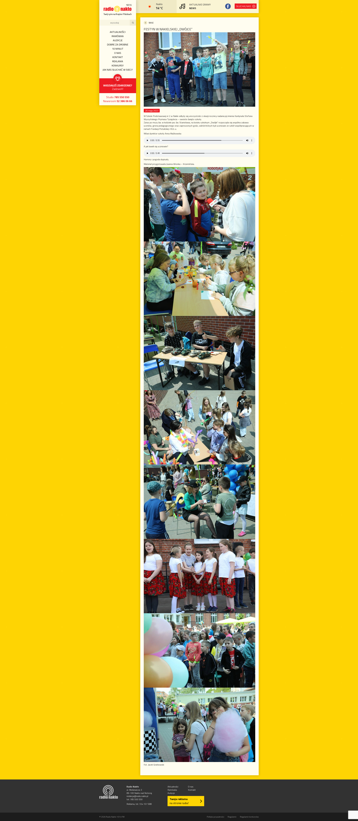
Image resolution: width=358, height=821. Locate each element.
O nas (117, 53)
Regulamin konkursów (249, 816)
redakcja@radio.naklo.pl (137, 796)
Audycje (118, 40)
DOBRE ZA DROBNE (117, 44)
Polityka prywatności (215, 816)
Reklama (117, 61)
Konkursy (118, 65)
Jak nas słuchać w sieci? (118, 70)
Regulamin (232, 816)
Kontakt (117, 57)
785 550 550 (121, 97)
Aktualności (118, 32)
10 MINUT (117, 49)
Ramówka (118, 36)
